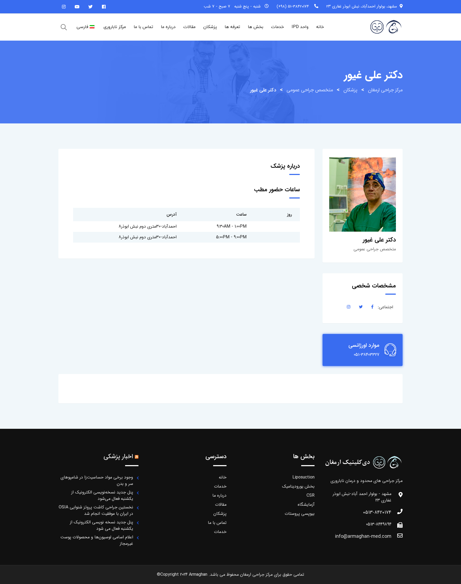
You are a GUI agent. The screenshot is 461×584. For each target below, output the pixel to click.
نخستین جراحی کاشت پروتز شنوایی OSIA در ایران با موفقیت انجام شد (96, 510)
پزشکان (210, 27)
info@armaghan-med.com (363, 536)
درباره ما (168, 27)
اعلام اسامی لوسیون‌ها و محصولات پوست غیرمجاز (96, 540)
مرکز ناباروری (115, 27)
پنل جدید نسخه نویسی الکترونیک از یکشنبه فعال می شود (101, 525)
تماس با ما (143, 27)
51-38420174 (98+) (293, 6)
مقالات (189, 27)
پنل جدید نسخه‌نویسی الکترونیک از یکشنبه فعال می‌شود (102, 495)
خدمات (277, 27)
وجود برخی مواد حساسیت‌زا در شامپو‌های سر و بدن (97, 480)
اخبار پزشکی (118, 456)
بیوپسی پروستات (300, 513)
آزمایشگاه (306, 504)
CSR (311, 495)
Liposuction (303, 477)
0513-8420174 (377, 512)
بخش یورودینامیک (298, 486)
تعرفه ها (232, 27)
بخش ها (255, 27)
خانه (320, 27)
